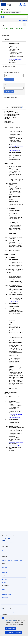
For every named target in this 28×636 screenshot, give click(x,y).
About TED (4, 579)
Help (3, 550)
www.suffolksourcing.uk (14, 150)
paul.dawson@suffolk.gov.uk (15, 59)
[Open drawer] (3, 25)
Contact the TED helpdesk (8, 553)
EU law (3, 589)
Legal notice (4, 567)
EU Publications (5, 600)
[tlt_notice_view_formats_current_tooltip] (22, 107)
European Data (5, 592)
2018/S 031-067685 (13, 301)
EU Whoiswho (5, 597)
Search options (23, 20)
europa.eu (13, 611)
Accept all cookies (10, 628)
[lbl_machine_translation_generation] (18, 97)
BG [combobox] (6, 88)
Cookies (3, 569)
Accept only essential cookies (13, 632)
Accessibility (4, 572)
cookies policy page (11, 620)
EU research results (6, 594)
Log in (20, 5)
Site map (4, 582)
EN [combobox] (6, 75)
